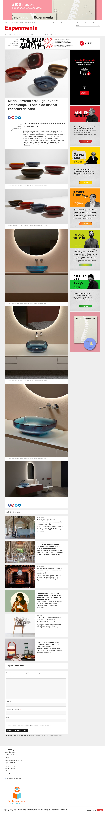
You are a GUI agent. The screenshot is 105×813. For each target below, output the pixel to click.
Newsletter (54, 34)
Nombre (9, 701)
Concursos (35, 34)
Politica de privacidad (10, 762)
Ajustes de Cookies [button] (91, 810)
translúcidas (18, 130)
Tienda (60, 34)
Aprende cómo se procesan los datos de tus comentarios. (46, 735)
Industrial (20, 34)
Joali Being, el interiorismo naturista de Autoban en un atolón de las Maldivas (48, 546)
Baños (14, 128)
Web (7, 717)
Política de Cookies (52, 811)
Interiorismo (28, 34)
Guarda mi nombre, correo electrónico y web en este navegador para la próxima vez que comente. (29, 725)
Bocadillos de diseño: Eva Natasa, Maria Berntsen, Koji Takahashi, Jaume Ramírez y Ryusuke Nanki (49, 596)
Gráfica (7, 34)
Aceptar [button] (100, 810)
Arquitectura (13, 34)
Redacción (18, 123)
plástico (13, 130)
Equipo (6, 770)
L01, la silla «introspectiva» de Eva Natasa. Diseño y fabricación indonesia (49, 620)
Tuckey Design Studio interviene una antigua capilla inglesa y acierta (49, 522)
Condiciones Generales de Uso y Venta (14, 760)
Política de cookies (9, 764)
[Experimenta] (21, 28)
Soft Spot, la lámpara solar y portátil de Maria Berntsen (49, 643)
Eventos (42, 34)
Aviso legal (7, 758)
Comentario (10, 677)
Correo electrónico (13, 709)
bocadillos (18, 128)
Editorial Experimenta (10, 768)
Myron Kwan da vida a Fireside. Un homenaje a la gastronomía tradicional (50, 571)
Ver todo (47, 34)
